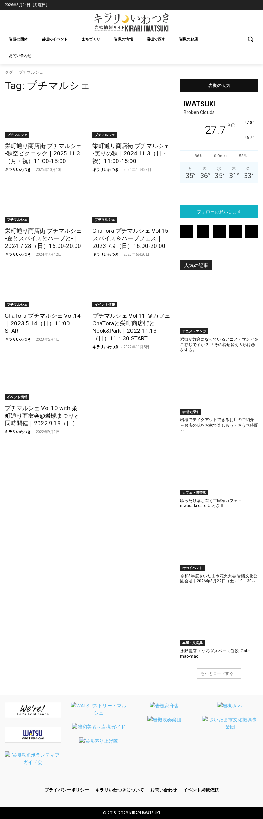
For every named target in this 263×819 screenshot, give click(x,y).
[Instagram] (216, 5)
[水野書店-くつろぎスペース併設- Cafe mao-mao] (219, 618)
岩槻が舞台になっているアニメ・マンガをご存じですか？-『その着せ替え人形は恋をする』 (219, 344)
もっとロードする (217, 673)
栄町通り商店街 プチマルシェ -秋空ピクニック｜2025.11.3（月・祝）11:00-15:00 (43, 153)
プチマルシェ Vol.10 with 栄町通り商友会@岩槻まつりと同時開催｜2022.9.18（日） (42, 416)
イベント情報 (105, 304)
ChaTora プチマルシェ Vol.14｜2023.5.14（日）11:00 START (43, 323)
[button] (250, 39)
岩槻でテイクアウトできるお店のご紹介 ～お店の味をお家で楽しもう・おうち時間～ (219, 425)
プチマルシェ (17, 134)
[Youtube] (254, 5)
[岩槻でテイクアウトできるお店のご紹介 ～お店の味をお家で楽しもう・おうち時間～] (219, 387)
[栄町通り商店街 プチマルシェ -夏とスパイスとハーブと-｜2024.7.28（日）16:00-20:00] (44, 203)
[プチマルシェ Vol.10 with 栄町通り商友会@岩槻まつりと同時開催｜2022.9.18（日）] (44, 380)
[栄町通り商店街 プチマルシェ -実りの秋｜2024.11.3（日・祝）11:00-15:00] (131, 118)
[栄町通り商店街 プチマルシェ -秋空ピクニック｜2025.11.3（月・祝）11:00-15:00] (44, 118)
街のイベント (192, 567)
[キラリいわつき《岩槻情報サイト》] (131, 22)
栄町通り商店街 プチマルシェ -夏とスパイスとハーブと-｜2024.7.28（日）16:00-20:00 (43, 238)
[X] (245, 5)
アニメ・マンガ (194, 331)
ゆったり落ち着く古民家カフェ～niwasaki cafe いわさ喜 (211, 503)
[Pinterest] (235, 5)
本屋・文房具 (192, 642)
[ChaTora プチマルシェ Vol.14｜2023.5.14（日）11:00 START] (44, 287)
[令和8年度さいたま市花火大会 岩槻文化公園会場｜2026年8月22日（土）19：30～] (219, 543)
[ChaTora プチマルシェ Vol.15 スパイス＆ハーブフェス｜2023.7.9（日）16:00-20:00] (131, 203)
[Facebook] (207, 5)
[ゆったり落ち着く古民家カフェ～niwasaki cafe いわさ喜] (219, 468)
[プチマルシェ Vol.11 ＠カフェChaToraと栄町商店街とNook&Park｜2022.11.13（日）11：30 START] (131, 287)
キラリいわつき (18, 169)
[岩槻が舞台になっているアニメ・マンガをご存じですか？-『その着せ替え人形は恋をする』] (219, 306)
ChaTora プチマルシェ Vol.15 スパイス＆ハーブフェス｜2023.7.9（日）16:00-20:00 (130, 238)
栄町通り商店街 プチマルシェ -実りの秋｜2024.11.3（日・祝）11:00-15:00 (131, 153)
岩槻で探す (190, 411)
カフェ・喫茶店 (194, 492)
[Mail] (226, 5)
